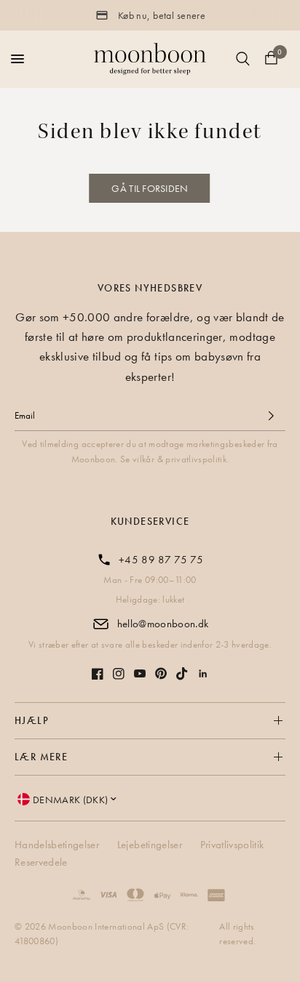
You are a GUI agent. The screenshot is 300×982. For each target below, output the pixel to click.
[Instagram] (119, 674)
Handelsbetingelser (57, 844)
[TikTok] (182, 673)
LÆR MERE (41, 756)
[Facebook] (97, 674)
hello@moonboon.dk (163, 623)
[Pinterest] (161, 673)
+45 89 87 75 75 (161, 559)
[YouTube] (140, 673)
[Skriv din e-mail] (270, 415)
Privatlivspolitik (232, 844)
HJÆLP (32, 720)
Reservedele (41, 862)
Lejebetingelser (149, 844)
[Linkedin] (203, 674)
